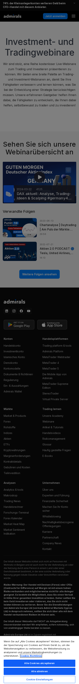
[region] (39, 660)
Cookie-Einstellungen (39, 679)
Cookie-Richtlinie (31, 655)
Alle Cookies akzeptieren (39, 663)
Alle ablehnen (39, 671)
